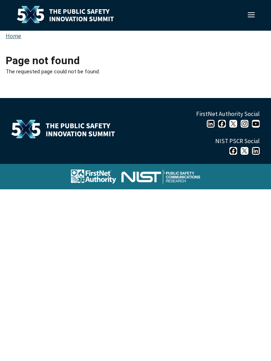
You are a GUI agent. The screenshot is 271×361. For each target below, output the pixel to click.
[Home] (66, 131)
